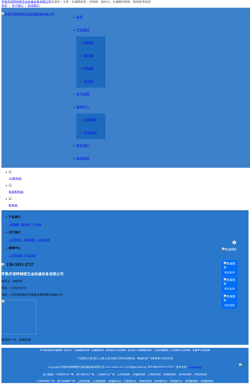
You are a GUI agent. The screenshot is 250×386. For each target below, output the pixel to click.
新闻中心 (82, 107)
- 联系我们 (29, 240)
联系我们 (34, 5)
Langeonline (195, 367)
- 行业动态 (29, 255)
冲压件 (89, 81)
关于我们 (17, 5)
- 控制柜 (14, 224)
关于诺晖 (82, 94)
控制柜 (89, 43)
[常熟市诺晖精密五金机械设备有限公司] (32, 14)
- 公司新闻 (15, 255)
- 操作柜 (25, 224)
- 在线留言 (43, 240)
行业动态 (90, 133)
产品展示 (82, 30)
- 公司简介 (15, 240)
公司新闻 (90, 120)
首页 (4, 5)
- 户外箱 (36, 224)
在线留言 (82, 158)
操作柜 (89, 55)
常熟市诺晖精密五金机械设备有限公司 (26, 1)
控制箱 (89, 68)
